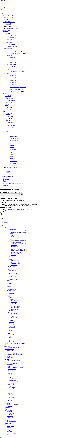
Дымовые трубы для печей (9, 113)
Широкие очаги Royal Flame (13, 156)
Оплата (2, 2)
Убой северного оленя (7, 170)
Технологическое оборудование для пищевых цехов (7, 176)
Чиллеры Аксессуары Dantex (13, 86)
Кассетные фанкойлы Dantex (13, 78)
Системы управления (8, 109)
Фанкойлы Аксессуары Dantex (13, 80)
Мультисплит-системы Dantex (11, 43)
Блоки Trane (11, 60)
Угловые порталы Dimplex (12, 164)
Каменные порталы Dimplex (13, 160)
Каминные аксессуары (7, 120)
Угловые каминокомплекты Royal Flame (14, 143)
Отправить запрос (2, 13)
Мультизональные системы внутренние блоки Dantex (15, 63)
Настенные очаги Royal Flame (13, 151)
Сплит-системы (6, 16)
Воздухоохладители (8, 32)
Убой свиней (6, 169)
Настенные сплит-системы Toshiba (12, 35)
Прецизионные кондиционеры (9, 67)
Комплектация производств (5, 223)
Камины (4, 111)
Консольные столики (8, 128)
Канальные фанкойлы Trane (13, 82)
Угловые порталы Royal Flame (13, 165)
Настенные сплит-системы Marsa (11, 34)
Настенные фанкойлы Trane (13, 84)
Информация (3, 4)
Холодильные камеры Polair (8, 24)
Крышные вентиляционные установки (10, 98)
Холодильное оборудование (5, 14)
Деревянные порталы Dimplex (13, 158)
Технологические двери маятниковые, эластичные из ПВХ (11, 28)
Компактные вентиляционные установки (11, 97)
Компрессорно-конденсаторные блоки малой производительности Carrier (18, 51)
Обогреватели (6, 105)
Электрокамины (7, 134)
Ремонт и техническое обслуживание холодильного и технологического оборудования (13, 183)
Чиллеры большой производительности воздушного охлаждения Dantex (18, 87)
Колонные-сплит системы (9, 42)
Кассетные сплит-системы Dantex (11, 40)
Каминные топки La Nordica (11, 116)
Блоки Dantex (11, 58)
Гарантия (3, 218)
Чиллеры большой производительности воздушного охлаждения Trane (17, 91)
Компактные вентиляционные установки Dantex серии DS (6, 191)
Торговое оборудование (6, 19)
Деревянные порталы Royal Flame (13, 159)
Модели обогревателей (9, 107)
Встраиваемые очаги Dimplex (13, 145)
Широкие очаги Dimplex (12, 155)
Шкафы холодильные (7, 21)
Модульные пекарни (5, 174)
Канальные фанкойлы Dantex (13, 77)
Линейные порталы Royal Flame (13, 163)
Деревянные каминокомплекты (11, 135)
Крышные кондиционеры (9, 55)
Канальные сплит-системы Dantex (12, 37)
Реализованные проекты (4, 219)
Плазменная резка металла (6, 185)
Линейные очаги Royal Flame (13, 149)
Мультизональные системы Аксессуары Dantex (15, 62)
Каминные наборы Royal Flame (11, 125)
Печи (8, 153)
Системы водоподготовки (9, 102)
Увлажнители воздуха (8, 95)
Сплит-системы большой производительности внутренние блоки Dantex (18, 72)
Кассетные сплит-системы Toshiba (12, 41)
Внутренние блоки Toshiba (13, 66)
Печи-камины (8, 117)
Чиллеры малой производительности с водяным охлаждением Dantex (17, 89)
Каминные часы (8, 126)
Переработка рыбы (5, 178)
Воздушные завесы (7, 104)
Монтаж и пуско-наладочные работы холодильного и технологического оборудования (13, 182)
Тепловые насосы (8, 73)
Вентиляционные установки (8, 96)
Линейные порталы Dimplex (13, 162)
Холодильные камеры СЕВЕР (8, 23)
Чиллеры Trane (9, 90)
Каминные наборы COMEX (11, 124)
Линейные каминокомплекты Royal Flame (14, 141)
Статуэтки (7, 131)
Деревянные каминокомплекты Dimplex (14, 136)
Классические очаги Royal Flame (13, 147)
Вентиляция (4, 93)
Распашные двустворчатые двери (8, 26)
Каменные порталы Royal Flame (13, 161)
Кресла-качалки (8, 129)
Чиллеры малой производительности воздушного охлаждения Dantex (17, 88)
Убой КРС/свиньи (8, 172)
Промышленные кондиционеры (8, 48)
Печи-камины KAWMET (11, 118)
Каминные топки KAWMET (11, 115)
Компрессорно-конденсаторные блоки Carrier (13, 50)
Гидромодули (7, 49)
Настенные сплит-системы (9, 33)
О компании (3, 1)
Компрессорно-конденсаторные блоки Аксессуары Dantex (16, 52)
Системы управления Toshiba (13, 75)
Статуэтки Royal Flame (10, 132)
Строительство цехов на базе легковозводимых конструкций (11, 167)
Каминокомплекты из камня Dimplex (14, 138)
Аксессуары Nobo (10, 106)
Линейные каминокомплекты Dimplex (14, 140)
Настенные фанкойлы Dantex (13, 79)
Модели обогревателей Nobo (11, 108)
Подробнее (21, 194)
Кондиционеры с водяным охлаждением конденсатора (12, 54)
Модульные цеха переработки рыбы (7, 173)
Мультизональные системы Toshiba (12, 64)
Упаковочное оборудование (6, 180)
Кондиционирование (5, 31)
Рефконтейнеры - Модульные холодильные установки (9, 22)
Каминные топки (8, 114)
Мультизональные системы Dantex (12, 61)
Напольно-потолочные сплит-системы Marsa (13, 46)
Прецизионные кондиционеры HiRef (12, 68)
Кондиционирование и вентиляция (6, 30)
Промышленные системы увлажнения (9, 99)
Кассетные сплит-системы (9, 39)
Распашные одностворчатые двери (9, 25)
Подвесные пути (5, 181)
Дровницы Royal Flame (10, 122)
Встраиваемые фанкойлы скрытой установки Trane (15, 81)
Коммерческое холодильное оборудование (8, 15)
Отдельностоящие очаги (10, 152)
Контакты (3, 221)
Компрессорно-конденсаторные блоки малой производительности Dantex (18, 53)
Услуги (2, 224)
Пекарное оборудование (6, 179)
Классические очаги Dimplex (13, 146)
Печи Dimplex (11, 154)
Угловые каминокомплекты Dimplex (14, 142)
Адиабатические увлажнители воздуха (10, 100)
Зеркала (7, 123)
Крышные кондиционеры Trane (11, 59)
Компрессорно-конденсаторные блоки (9, 17)
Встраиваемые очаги (10, 144)
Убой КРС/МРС (8, 171)
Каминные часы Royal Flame (11, 127)
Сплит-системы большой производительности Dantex (14, 70)
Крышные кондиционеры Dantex (11, 57)
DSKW (1, 194)
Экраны (7, 133)
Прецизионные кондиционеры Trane (12, 69)
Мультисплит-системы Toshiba (11, 44)
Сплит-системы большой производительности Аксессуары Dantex (17, 71)
